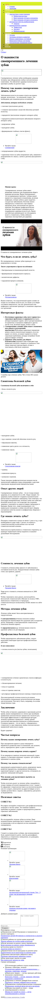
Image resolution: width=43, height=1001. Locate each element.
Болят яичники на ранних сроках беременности (18, 945)
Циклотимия (13, 878)
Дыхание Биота (10, 588)
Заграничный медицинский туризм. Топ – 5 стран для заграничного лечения (24, 893)
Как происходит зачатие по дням (12, 960)
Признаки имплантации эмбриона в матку (16, 956)
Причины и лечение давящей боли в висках (20, 982)
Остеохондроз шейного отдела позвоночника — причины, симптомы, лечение (22, 970)
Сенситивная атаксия (12, 466)
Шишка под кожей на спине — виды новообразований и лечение (18, 993)
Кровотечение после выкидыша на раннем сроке (18, 952)
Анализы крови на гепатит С (11, 949)
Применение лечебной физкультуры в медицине (22, 986)
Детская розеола (10, 297)
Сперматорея (9, 147)
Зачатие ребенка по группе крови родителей (16, 941)
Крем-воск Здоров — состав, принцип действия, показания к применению (22, 978)
